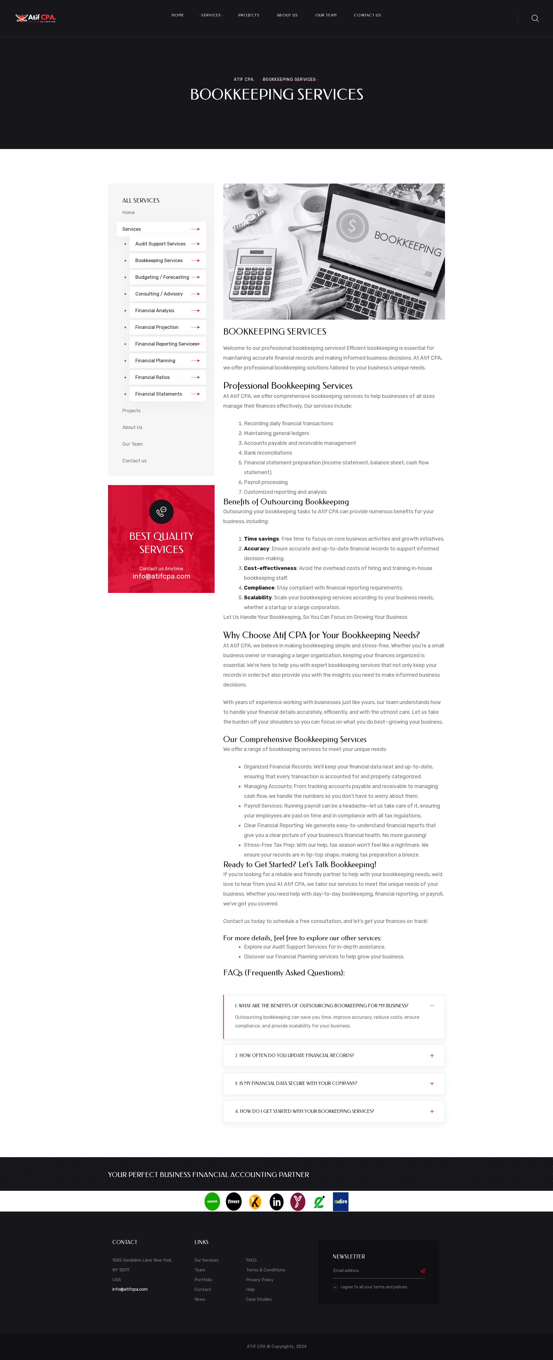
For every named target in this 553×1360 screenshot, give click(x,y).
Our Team (326, 15)
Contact (202, 1289)
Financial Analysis (154, 310)
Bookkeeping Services (159, 260)
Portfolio (203, 1279)
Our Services (206, 1260)
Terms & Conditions (265, 1270)
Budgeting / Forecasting (162, 277)
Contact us (367, 15)
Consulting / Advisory (159, 294)
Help (250, 1289)
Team (199, 1270)
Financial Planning (155, 360)
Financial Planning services (306, 956)
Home (178, 15)
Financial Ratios (152, 377)
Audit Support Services (160, 244)
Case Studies (259, 1299)
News (199, 1299)
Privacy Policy (259, 1279)
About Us (287, 15)
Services (211, 15)
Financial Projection (157, 327)
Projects (249, 15)
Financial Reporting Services (166, 344)
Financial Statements (158, 394)
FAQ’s (251, 1260)
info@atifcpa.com (161, 576)
